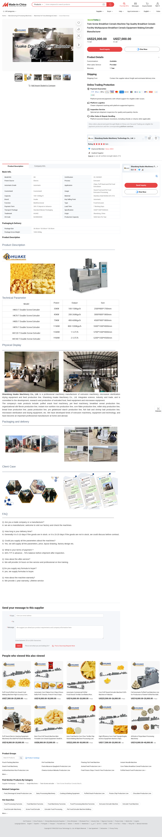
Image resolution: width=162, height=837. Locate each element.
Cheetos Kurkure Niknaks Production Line (56, 770)
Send (19, 646)
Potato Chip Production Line (118, 793)
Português (44, 823)
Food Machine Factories (35, 804)
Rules (158, 11)
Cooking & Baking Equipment (70, 793)
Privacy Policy (114, 828)
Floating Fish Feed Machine (90, 762)
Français (52, 823)
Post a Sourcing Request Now (63, 646)
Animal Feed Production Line (91, 766)
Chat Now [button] (143, 49)
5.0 (132, 170)
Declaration (103, 828)
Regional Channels (107, 821)
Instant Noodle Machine (128, 762)
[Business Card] (157, 176)
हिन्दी (110, 823)
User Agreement (93, 828)
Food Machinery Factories (57, 804)
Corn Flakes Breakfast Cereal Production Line (135, 766)
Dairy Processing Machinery (45, 793)
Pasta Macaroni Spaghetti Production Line (56, 766)
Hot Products (27, 821)
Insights (136, 821)
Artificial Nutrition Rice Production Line (15, 770)
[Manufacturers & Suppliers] (14, 4)
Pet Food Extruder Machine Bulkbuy (79, 809)
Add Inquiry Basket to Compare (43, 85)
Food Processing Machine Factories (82, 804)
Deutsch (77, 823)
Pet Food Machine (48, 762)
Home (4, 16)
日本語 (105, 823)
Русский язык (61, 823)
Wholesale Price (84, 821)
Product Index (119, 821)
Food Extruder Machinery (12, 809)
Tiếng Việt (131, 823)
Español (36, 823)
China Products (38, 821)
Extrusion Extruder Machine (108, 804)
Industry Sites (95, 821)
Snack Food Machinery (10, 766)
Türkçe (124, 823)
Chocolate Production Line (142, 793)
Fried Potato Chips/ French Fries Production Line (97, 770)
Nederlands (85, 823)
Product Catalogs (33, 758)
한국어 (99, 823)
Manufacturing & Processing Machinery (20, 16)
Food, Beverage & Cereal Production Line (18, 793)
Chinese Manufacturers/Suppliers (55, 821)
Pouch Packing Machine (10, 762)
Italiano (70, 823)
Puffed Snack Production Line (94, 793)
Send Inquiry (105, 49)
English (29, 823)
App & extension (132, 11)
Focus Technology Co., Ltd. (67, 828)
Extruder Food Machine (131, 804)
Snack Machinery (64, 16)
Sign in (157, 6)
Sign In (90, 156)
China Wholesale (72, 821)
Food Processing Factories (13, 804)
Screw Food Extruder (33, 809)
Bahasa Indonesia (142, 823)
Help (120, 11)
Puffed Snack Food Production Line (132, 770)
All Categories (10, 11)
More (4, 813)
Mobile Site (129, 821)
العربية (93, 823)
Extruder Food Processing (53, 809)
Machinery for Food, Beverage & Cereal (45, 16)
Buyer (109, 11)
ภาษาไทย (117, 823)
